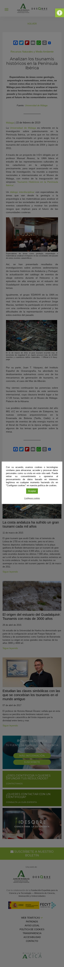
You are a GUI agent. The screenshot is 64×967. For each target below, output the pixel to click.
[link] (59, 12)
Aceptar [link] (32, 491)
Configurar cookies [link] (32, 498)
